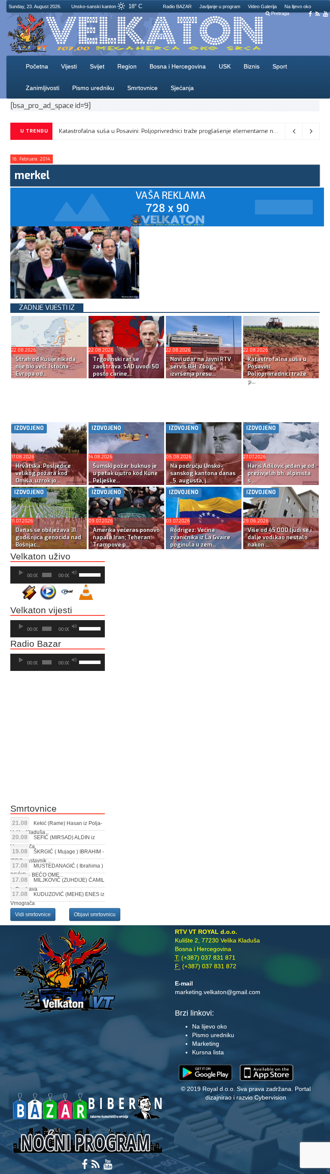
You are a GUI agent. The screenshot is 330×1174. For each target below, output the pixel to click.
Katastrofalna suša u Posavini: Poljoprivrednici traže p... (277, 370)
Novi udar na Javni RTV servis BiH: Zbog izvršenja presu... (200, 366)
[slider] (90, 574)
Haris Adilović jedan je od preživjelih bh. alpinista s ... (281, 473)
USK (225, 66)
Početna (37, 66)
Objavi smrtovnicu (95, 914)
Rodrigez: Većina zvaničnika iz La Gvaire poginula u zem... (200, 537)
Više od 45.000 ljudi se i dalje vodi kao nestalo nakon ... (280, 537)
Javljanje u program (219, 6)
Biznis (252, 66)
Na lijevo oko (297, 6)
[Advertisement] (166, 398)
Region (127, 66)
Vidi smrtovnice (33, 914)
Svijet (97, 66)
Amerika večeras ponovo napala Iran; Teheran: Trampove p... (126, 537)
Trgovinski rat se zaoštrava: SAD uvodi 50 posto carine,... (126, 366)
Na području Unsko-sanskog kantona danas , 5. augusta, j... (202, 473)
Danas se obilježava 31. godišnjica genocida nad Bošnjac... (48, 537)
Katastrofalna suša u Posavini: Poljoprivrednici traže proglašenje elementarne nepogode (178, 131)
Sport (279, 66)
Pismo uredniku (93, 87)
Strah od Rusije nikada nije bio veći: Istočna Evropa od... (45, 366)
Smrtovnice (142, 87)
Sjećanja (182, 87)
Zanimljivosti (42, 87)
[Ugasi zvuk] (74, 572)
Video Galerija (262, 6)
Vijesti (69, 66)
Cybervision (270, 1097)
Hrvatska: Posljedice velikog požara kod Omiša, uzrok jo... (43, 473)
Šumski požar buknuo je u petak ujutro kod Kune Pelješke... (125, 473)
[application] (57, 575)
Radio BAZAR (177, 6)
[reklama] (167, 206)
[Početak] (21, 572)
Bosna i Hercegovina (178, 66)
